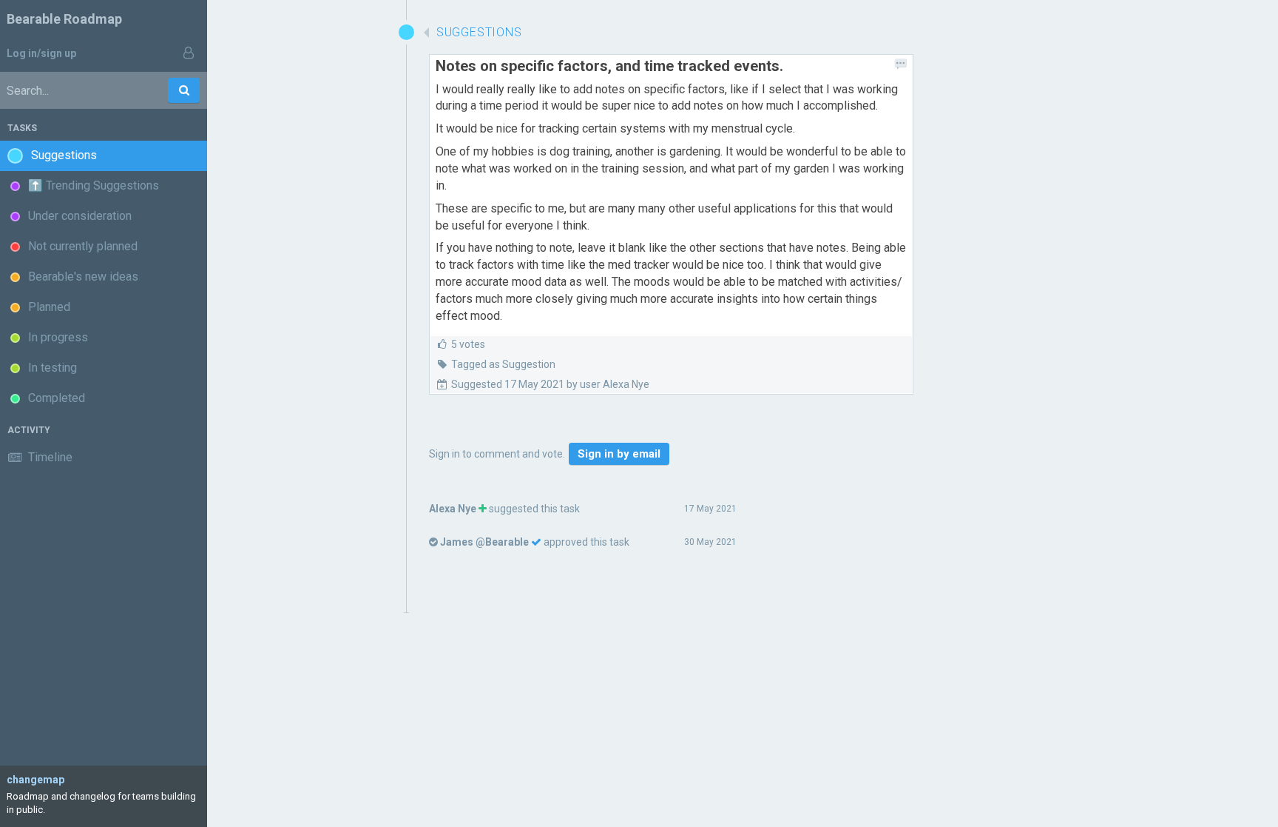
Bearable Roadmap (64, 19)
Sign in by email (619, 454)
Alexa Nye (452, 509)
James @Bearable (484, 542)
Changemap (35, 780)
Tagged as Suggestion (503, 364)
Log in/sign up (41, 53)
